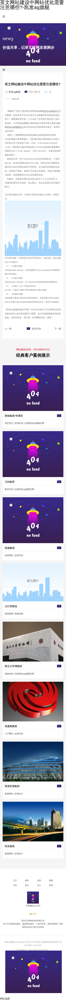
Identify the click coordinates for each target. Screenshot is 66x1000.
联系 (51, 885)
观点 (27, 885)
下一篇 (57, 328)
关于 (15, 880)
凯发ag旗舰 (14, 92)
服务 (27, 880)
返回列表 (36, 328)
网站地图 (5, 998)
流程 (39, 880)
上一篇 (8, 328)
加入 (39, 885)
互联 (15, 885)
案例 (51, 880)
